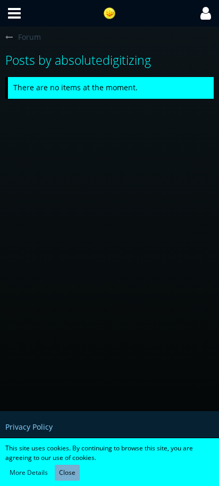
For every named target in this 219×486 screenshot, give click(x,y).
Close (67, 472)
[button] (14, 13)
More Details (29, 472)
